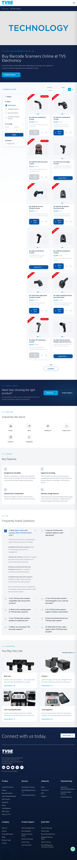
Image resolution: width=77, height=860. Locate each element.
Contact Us (49, 393)
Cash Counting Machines (9, 796)
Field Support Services (28, 787)
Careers (4, 831)
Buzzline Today (6, 840)
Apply (14, 135)
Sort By (49, 87)
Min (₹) (7, 127)
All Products (5, 8)
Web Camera (5, 811)
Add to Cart (35, 132)
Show (63, 87)
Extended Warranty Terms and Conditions (47, 846)
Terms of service (46, 842)
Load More (51, 369)
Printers (4, 790)
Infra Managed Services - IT (29, 791)
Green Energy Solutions (28, 795)
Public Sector (45, 790)
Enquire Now (62, 178)
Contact (4, 843)
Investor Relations (46, 828)
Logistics (43, 796)
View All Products (67, 652)
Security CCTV (6, 814)
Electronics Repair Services (66, 793)
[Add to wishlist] (42, 132)
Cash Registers (6, 808)
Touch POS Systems (7, 787)
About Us (4, 828)
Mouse (4, 805)
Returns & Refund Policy (48, 834)
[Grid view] (69, 89)
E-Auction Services (66, 797)
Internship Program (7, 834)
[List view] (72, 89)
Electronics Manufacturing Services (68, 788)
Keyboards (5, 802)
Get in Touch (67, 735)
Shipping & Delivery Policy (46, 838)
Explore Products (10, 75)
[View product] (46, 132)
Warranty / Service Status (27, 835)
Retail (43, 787)
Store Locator (26, 842)
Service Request (26, 831)
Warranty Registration (28, 828)
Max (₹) (16, 127)
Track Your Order (26, 845)
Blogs (3, 837)
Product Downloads (27, 839)
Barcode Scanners (7, 793)
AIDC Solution (6, 799)
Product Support (67, 393)
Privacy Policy (45, 831)
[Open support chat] (72, 849)
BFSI (42, 793)
